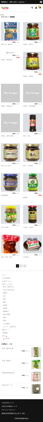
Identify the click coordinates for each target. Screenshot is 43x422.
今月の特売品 (6, 278)
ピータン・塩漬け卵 (9, 326)
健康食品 (6, 311)
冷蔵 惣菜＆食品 (8, 290)
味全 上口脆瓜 (28, 165)
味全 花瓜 (26, 136)
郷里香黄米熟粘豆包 (8, 373)
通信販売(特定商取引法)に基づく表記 (13, 413)
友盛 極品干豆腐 (7, 348)
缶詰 (4, 296)
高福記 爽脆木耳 (6, 106)
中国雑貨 (5, 333)
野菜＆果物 (6, 314)
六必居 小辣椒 (28, 227)
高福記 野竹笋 (28, 44)
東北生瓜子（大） (7, 385)
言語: (4, 336)
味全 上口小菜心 (6, 165)
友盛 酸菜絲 (6, 360)
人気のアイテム (7, 281)
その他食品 (6, 323)
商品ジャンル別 (7, 284)
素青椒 (25, 197)
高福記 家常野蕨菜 (29, 106)
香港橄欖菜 (4, 195)
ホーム (4, 275)
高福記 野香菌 (28, 76)
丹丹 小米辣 (4, 227)
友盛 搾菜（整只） (7, 257)
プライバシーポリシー (9, 410)
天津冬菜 (26, 257)
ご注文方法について (8, 402)
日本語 (7, 338)
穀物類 (5, 305)
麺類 (4, 302)
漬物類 (5, 308)
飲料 (4, 299)
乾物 (4, 320)
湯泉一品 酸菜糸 (6, 44)
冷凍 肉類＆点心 (8, 287)
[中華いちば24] (4, 7)
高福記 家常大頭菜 (7, 136)
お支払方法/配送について (9, 406)
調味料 (5, 293)
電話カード (5, 330)
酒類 (4, 317)
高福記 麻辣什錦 (6, 59)
